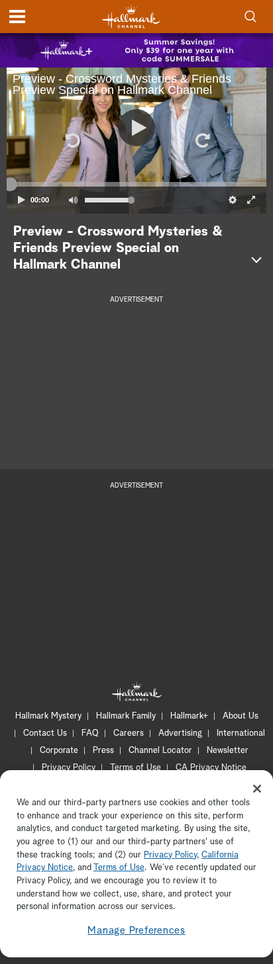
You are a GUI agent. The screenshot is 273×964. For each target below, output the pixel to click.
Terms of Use (135, 768)
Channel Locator (160, 750)
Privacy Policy (68, 768)
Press (103, 750)
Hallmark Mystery (48, 716)
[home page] (131, 16)
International (241, 733)
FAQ (90, 733)
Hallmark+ (189, 716)
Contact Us (45, 733)
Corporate (59, 750)
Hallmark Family (126, 716)
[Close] (257, 788)
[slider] (136, 184)
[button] (71, 140)
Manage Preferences (136, 931)
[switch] (73, 199)
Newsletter (227, 750)
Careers (128, 733)
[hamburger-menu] (17, 16)
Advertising (180, 733)
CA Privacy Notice (211, 768)
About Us (240, 716)
